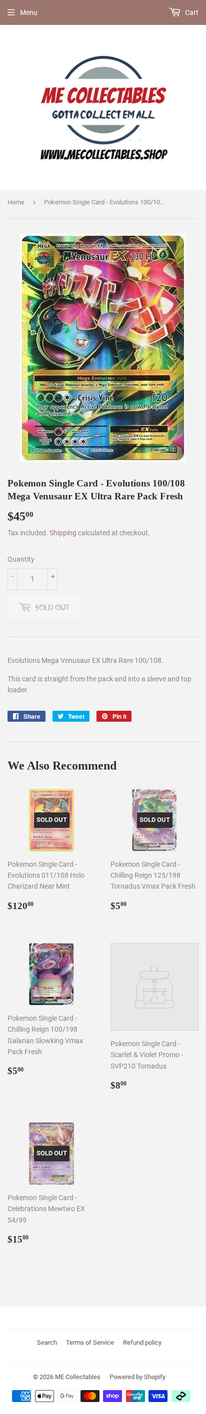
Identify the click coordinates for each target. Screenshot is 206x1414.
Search (47, 1342)
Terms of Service (90, 1342)
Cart (191, 12)
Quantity (21, 559)
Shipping (63, 533)
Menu (29, 12)
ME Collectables (77, 1377)
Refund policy (142, 1342)
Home (16, 202)
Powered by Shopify (138, 1377)
